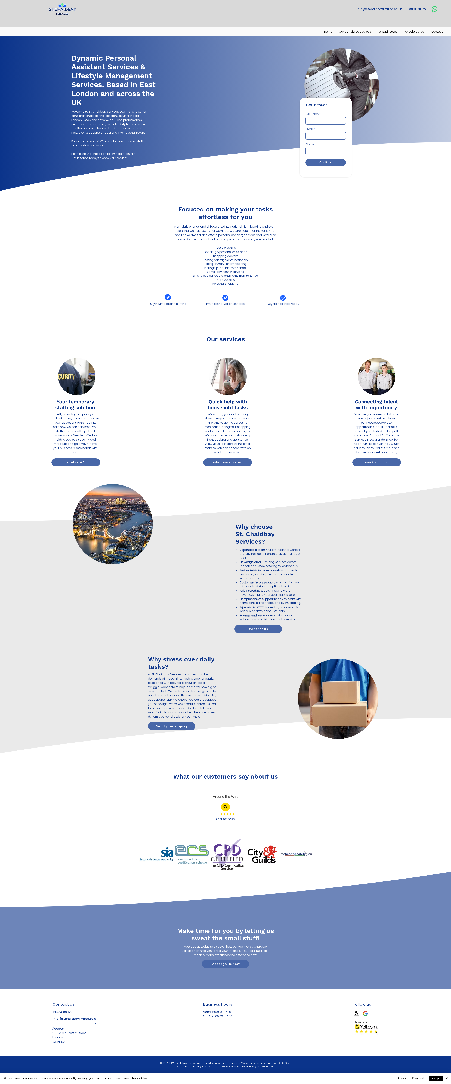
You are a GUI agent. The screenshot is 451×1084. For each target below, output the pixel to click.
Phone (310, 144)
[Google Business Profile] (365, 1013)
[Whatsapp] (434, 9)
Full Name (312, 114)
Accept (436, 1078)
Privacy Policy (139, 1078)
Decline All (418, 1078)
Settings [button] (401, 1078)
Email (309, 129)
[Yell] (356, 1013)
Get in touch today (84, 158)
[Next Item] (306, 854)
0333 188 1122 (63, 1012)
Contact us (202, 704)
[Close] (447, 1078)
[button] (171, 726)
